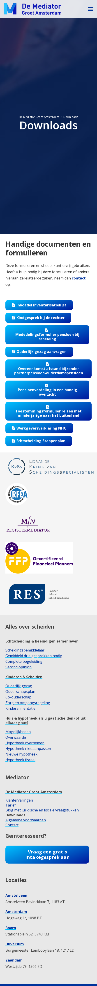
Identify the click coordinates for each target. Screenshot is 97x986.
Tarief (10, 805)
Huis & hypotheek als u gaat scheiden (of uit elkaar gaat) (45, 720)
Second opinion (18, 667)
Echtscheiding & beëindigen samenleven (42, 641)
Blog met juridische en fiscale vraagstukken (42, 810)
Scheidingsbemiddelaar (24, 650)
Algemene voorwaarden (25, 820)
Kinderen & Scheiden (23, 676)
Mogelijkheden (18, 731)
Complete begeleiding (23, 661)
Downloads (15, 815)
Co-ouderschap (18, 697)
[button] (90, 9)
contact (79, 278)
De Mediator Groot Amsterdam (33, 791)
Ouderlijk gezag (18, 685)
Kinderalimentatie (20, 708)
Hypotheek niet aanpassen (28, 748)
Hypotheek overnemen (24, 742)
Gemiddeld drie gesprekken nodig (33, 655)
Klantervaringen (19, 800)
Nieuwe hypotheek (21, 754)
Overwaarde (15, 737)
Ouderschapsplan (20, 691)
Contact (11, 824)
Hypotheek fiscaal (20, 759)
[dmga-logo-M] (32, 9)
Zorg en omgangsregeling (27, 702)
